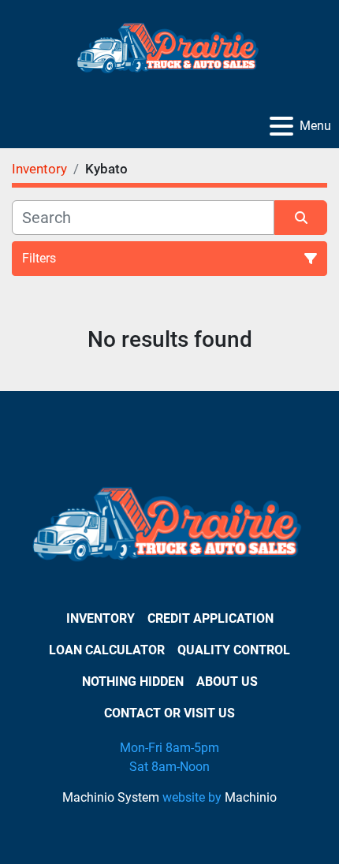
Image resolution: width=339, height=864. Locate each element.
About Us (227, 681)
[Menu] (281, 126)
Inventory (100, 618)
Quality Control (233, 649)
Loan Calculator (107, 649)
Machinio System (110, 797)
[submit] (300, 217)
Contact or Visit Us (169, 713)
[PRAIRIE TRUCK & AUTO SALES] (169, 529)
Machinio (251, 797)
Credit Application (210, 618)
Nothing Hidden (133, 681)
